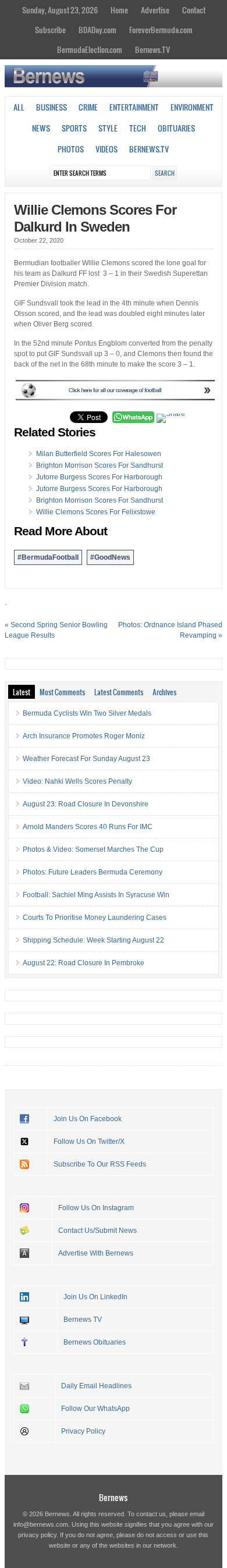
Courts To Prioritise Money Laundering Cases (94, 917)
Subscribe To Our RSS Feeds (100, 1164)
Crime (88, 107)
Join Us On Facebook (88, 1119)
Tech (137, 128)
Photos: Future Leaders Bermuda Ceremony (92, 872)
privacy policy (37, 1534)
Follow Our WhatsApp (95, 1409)
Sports (74, 128)
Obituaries (176, 128)
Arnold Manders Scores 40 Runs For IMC (87, 827)
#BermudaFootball (48, 557)
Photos (71, 149)
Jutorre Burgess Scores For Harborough (99, 477)
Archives (164, 692)
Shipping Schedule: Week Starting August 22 (93, 940)
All (18, 107)
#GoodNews (110, 557)
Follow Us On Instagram (96, 1208)
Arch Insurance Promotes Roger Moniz (84, 736)
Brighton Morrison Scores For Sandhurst (99, 465)
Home (119, 10)
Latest (21, 692)
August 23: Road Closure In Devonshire (85, 804)
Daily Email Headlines (96, 1386)
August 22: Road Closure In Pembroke (83, 963)
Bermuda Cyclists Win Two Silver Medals (87, 713)
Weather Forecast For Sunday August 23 (86, 759)
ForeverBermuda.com (161, 29)
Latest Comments (118, 692)
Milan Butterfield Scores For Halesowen (98, 454)
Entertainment (134, 107)
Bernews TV (82, 1319)
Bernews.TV (152, 49)
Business (51, 107)
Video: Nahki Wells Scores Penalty (77, 781)
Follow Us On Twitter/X (89, 1141)
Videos (106, 149)
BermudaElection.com (89, 49)
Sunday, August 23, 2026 (60, 10)
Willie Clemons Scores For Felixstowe (95, 512)
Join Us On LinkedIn (95, 1297)
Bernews (113, 1497)
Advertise (155, 10)
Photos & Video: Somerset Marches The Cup (93, 849)
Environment (192, 107)
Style (108, 128)
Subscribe (50, 29)
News (41, 128)
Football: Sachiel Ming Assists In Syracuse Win (96, 895)
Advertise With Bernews (95, 1253)
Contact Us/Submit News (97, 1230)
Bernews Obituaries (94, 1342)
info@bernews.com (40, 1524)
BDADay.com (97, 29)
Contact (193, 10)
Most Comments (62, 692)
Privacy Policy (83, 1431)
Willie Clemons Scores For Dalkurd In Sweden (95, 218)
